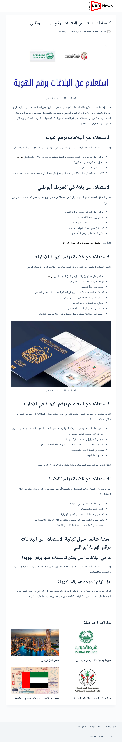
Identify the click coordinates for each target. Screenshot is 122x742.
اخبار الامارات (63, 31)
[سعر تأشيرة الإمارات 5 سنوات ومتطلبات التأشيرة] (35, 680)
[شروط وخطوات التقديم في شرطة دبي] (87, 642)
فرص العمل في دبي (50, 661)
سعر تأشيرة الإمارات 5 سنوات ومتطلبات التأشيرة (37, 698)
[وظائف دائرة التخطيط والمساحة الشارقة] (87, 680)
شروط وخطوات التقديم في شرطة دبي (93, 661)
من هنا (20, 157)
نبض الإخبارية (111, 727)
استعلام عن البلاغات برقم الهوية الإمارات (82, 243)
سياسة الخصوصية (96, 727)
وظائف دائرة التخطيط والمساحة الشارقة (92, 698)
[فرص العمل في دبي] (35, 642)
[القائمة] (9, 6)
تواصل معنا (82, 727)
